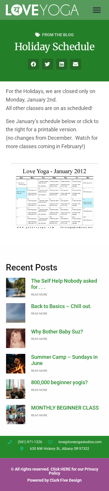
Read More (39, 294)
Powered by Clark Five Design (54, 480)
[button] (96, 9)
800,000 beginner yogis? (59, 382)
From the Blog (58, 34)
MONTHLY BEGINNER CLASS (65, 408)
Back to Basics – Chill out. (61, 306)
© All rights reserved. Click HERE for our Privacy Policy (54, 471)
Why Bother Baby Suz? (57, 332)
